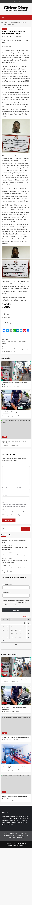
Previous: (14, 341)
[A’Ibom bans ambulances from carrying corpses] (16, 725)
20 (16, 633)
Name (4, 488)
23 (28, 633)
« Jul (15, 644)
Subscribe (16, 610)
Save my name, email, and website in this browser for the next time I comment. (15, 505)
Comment (5, 465)
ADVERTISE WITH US (9, 835)
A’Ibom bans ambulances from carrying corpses (16, 555)
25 (7, 637)
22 (24, 633)
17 (3, 633)
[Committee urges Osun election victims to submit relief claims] (16, 754)
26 (12, 637)
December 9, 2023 (15, 36)
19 (12, 633)
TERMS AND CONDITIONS (16, 837)
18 (7, 633)
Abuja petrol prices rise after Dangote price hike (14, 541)
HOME (6, 833)
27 (16, 637)
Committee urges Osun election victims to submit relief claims (14, 561)
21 (20, 633)
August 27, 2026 (14, 387)
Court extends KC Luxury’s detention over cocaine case (14, 548)
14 (20, 630)
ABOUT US (13, 833)
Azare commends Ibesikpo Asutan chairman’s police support (15, 568)
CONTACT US (22, 833)
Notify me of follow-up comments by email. (16, 511)
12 (12, 630)
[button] (3, 17)
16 (28, 630)
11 (7, 630)
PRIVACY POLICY (22, 835)
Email (19, 488)
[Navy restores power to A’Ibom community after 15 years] (16, 429)
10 (3, 630)
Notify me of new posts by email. (14, 515)
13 (16, 630)
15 (24, 630)
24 (3, 637)
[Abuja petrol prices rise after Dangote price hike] (16, 371)
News (4, 761)
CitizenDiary (6, 36)
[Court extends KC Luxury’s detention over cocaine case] (16, 400)
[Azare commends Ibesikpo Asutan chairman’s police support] (16, 784)
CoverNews (11, 845)
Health (4, 733)
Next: (15, 349)
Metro (4, 29)
